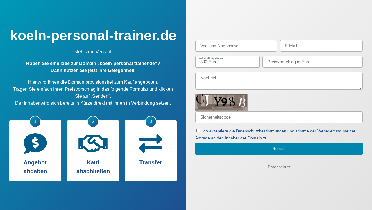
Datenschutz (279, 166)
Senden (279, 148)
